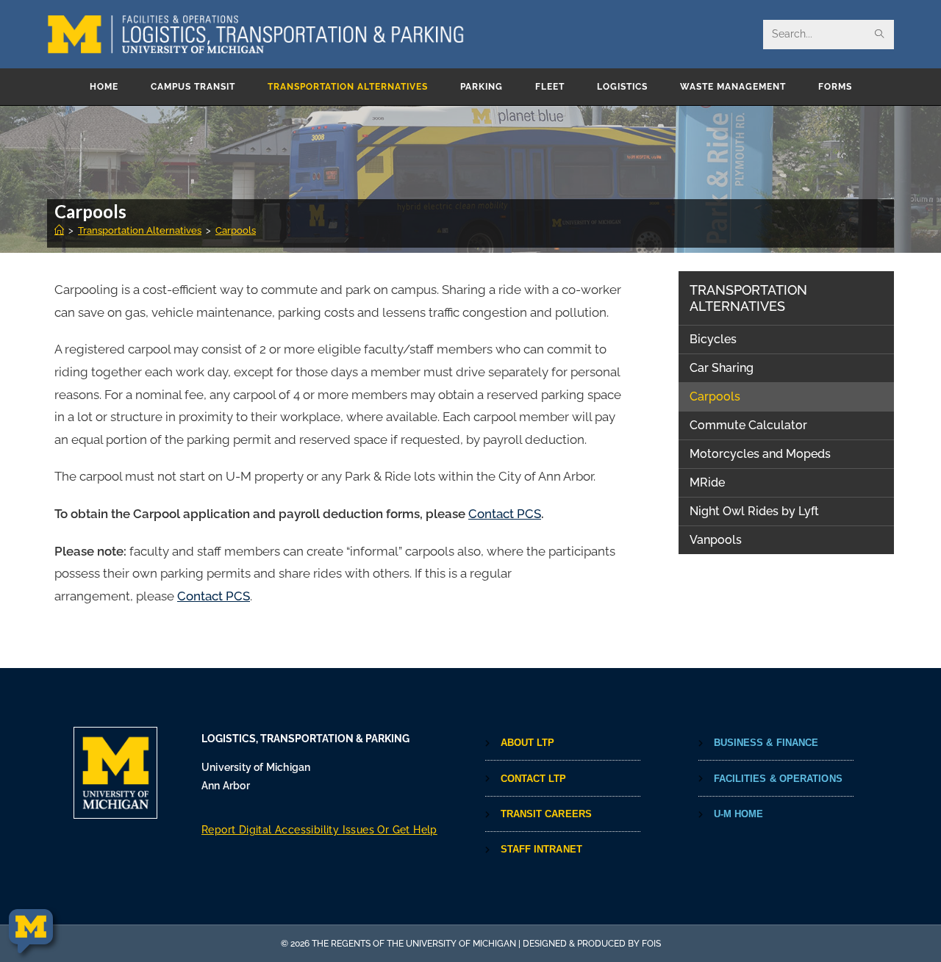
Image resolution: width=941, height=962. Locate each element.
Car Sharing (722, 368)
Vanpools (716, 540)
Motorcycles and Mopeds (760, 454)
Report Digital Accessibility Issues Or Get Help (319, 830)
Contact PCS (504, 513)
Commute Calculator (748, 425)
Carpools (235, 230)
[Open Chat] (31, 931)
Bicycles (713, 339)
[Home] (59, 230)
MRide (707, 482)
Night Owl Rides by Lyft (754, 511)
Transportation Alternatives (748, 298)
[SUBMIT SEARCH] (880, 34)
